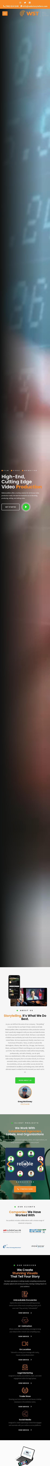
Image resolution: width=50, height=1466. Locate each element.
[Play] (25, 1164)
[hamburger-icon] (5, 13)
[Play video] (25, 506)
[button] (8, 1164)
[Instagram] (20, 2)
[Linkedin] (29, 2)
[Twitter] (25, 2)
